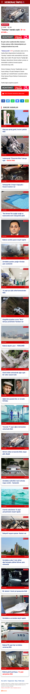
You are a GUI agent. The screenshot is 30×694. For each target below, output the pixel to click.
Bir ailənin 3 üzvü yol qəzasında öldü (14, 591)
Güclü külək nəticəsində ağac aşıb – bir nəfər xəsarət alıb (14, 374)
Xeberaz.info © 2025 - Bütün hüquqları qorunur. (11, 687)
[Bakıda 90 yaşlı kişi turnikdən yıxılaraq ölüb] (15, 632)
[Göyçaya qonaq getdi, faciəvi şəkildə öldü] (15, 118)
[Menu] (2, 2)
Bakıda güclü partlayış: (12, 673)
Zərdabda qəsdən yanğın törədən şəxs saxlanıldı (13, 263)
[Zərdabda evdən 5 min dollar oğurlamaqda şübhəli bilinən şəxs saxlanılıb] (15, 547)
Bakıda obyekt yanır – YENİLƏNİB (13, 346)
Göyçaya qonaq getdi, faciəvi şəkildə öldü (14, 130)
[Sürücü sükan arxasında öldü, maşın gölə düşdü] (15, 441)
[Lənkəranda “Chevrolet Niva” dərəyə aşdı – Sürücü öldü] (15, 146)
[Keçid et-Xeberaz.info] (13, 2)
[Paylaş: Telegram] (22, 100)
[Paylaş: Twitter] (8, 100)
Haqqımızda (11, 680)
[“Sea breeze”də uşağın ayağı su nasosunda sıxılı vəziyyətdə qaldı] (15, 201)
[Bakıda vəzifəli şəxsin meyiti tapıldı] (15, 229)
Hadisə (6, 24)
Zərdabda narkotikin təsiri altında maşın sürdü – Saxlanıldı (13, 482)
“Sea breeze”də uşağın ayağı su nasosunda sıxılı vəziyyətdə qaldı (13, 215)
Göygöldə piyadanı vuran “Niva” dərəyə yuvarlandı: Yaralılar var (12, 321)
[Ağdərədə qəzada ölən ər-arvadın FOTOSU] (15, 388)
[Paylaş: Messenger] (17, 100)
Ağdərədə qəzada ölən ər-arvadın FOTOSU (13, 400)
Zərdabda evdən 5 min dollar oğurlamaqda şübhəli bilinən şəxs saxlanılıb (13, 562)
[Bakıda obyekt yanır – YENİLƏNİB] (15, 335)
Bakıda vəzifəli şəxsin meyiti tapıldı (14, 240)
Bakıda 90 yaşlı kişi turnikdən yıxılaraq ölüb (12, 646)
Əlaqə (16, 680)
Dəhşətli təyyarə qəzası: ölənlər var (14, 533)
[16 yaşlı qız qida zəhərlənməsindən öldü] (15, 278)
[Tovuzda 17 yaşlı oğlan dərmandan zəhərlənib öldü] (15, 415)
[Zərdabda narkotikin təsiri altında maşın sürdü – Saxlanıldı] (15, 468)
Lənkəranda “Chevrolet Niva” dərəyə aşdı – (14, 159)
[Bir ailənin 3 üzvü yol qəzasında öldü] (15, 578)
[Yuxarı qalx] (25, 689)
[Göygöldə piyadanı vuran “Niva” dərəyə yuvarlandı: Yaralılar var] (15, 307)
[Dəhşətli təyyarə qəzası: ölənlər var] (15, 523)
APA (7, 51)
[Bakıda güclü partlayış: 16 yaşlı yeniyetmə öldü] (15, 660)
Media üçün (21, 680)
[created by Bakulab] (4, 690)
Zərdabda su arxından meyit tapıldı (14, 618)
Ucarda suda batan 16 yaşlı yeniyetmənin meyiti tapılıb (11, 511)
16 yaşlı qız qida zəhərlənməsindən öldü (14, 292)
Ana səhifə (4, 680)
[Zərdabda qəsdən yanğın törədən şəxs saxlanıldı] (15, 251)
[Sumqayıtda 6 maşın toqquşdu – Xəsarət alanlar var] (15, 173)
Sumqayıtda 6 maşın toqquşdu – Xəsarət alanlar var (13, 186)
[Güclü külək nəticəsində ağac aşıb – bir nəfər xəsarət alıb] (15, 360)
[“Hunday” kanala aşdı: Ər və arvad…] (15, 14)
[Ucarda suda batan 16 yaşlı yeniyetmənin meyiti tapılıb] (15, 497)
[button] (27, 100)
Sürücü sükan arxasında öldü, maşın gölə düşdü (14, 453)
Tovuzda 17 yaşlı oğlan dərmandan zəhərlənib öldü (14, 428)
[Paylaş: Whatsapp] (13, 100)
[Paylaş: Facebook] (3, 100)
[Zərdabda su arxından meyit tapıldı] (15, 605)
